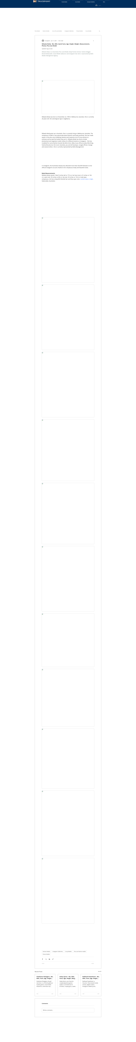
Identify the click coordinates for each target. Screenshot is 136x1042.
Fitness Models (79, 31)
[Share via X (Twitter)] (46, 967)
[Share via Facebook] (42, 967)
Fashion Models (46, 31)
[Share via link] (53, 967)
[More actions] (93, 41)
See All (99, 979)
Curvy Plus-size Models (57, 31)
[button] (99, 31)
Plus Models (37, 31)
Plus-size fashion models (80, 959)
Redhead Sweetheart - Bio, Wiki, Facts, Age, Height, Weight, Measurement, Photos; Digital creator (90, 985)
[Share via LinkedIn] (49, 967)
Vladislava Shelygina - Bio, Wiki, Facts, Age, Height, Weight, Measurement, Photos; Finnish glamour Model (44, 985)
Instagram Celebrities (69, 31)
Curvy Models (88, 31)
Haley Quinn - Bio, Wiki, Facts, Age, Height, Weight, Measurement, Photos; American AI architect (68, 985)
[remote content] (68, 69)
